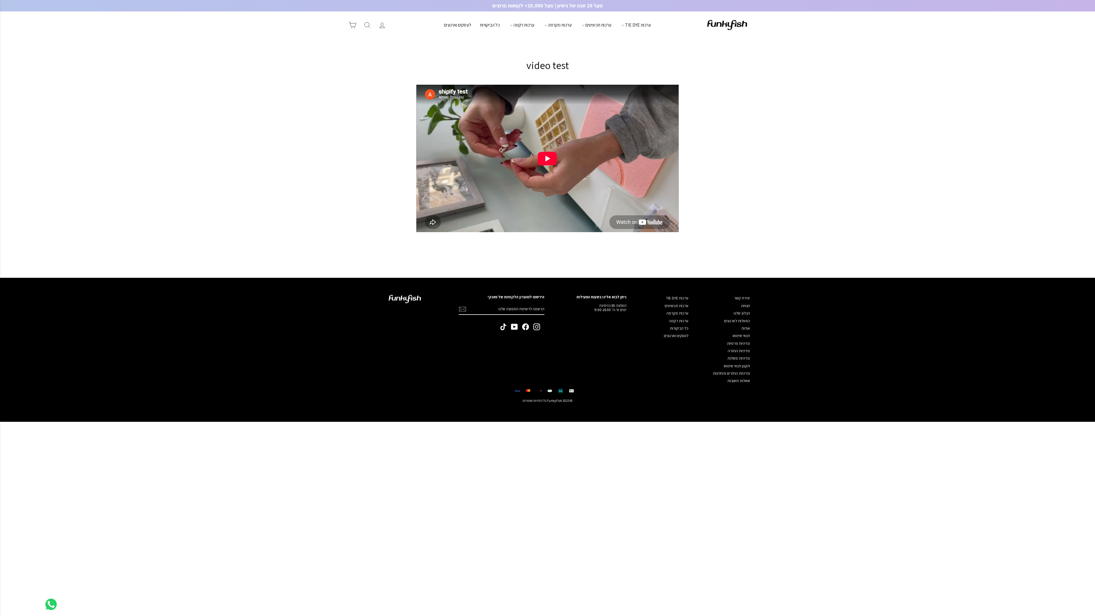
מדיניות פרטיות (738, 343)
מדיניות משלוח (739, 358)
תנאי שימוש (741, 335)
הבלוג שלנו (742, 313)
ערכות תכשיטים (598, 25)
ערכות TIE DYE (637, 25)
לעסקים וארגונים (457, 25)
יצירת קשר (742, 298)
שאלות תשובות (738, 380)
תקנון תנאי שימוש (737, 365)
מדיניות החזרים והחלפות (731, 373)
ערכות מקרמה (559, 25)
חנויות (745, 305)
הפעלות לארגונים (737, 320)
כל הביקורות (490, 25)
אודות (745, 328)
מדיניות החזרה (739, 350)
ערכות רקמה (523, 25)
